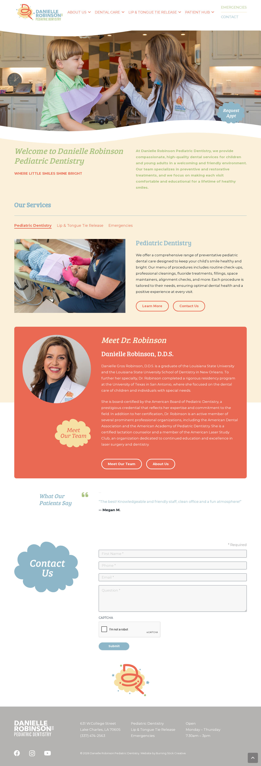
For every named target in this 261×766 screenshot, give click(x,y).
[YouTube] (47, 753)
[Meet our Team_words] (73, 433)
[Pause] (100, 492)
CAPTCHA (106, 618)
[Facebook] (16, 753)
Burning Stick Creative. (171, 753)
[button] (88, 12)
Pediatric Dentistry (147, 723)
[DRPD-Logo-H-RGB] (39, 12)
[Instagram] (32, 753)
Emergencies (143, 736)
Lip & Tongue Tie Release (153, 730)
